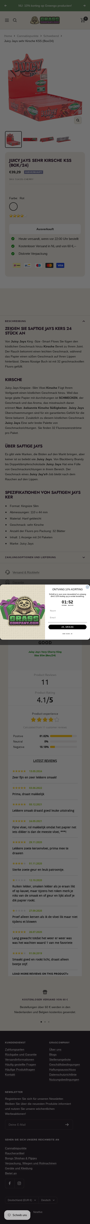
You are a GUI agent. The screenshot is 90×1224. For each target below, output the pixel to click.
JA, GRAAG (67, 627)
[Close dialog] (87, 587)
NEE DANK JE (67, 633)
